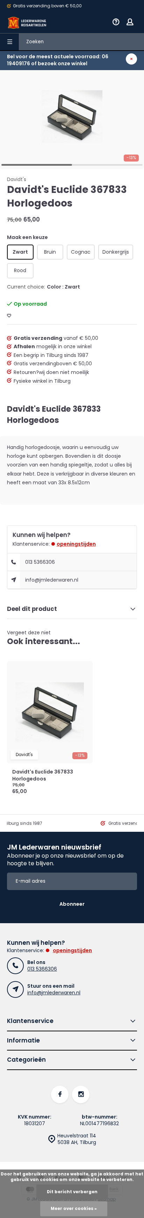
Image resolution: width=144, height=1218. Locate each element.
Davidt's (16, 179)
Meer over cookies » (74, 1208)
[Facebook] (60, 1094)
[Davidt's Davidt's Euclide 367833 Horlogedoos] (50, 712)
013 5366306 (40, 562)
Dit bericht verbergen (72, 1192)
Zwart (20, 251)
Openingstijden (76, 543)
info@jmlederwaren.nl (51, 579)
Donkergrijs (115, 251)
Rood (20, 270)
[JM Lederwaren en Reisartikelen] (27, 22)
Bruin (50, 251)
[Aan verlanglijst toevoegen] (9, 316)
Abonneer (72, 904)
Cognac (81, 251)
